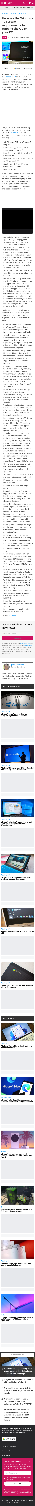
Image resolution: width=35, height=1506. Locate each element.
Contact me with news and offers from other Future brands (18, 1478)
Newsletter (29, 68)
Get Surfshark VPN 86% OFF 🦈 (22, 8)
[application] (17, 218)
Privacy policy (6, 1455)
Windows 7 (15, 133)
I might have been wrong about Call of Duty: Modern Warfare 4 (19, 1381)
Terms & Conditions (16, 1492)
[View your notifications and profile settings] (24, 3)
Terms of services (25, 643)
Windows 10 (22, 13)
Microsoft (5, 13)
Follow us (18, 68)
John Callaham (14, 37)
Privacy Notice (27, 645)
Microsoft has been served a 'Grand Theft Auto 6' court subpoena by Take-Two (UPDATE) (18, 1401)
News (4, 37)
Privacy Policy (24, 1491)
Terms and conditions (9, 1447)
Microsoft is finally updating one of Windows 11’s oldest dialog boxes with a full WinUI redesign (18, 1371)
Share (6, 68)
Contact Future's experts (10, 1451)
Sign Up (17, 1484)
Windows (13, 13)
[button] (33, 3)
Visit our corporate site (17, 1432)
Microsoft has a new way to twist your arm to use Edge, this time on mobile (18, 1390)
